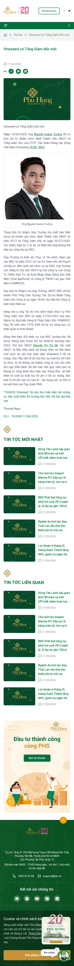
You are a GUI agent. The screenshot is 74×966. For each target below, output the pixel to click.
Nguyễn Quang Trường (48, 134)
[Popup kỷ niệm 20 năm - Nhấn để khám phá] (56, 929)
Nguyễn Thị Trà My (45, 345)
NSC (41, 147)
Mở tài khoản (49, 11)
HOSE (33, 147)
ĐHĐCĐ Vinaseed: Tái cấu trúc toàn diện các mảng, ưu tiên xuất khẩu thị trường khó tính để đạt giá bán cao (37, 397)
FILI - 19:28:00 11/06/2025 (21, 416)
